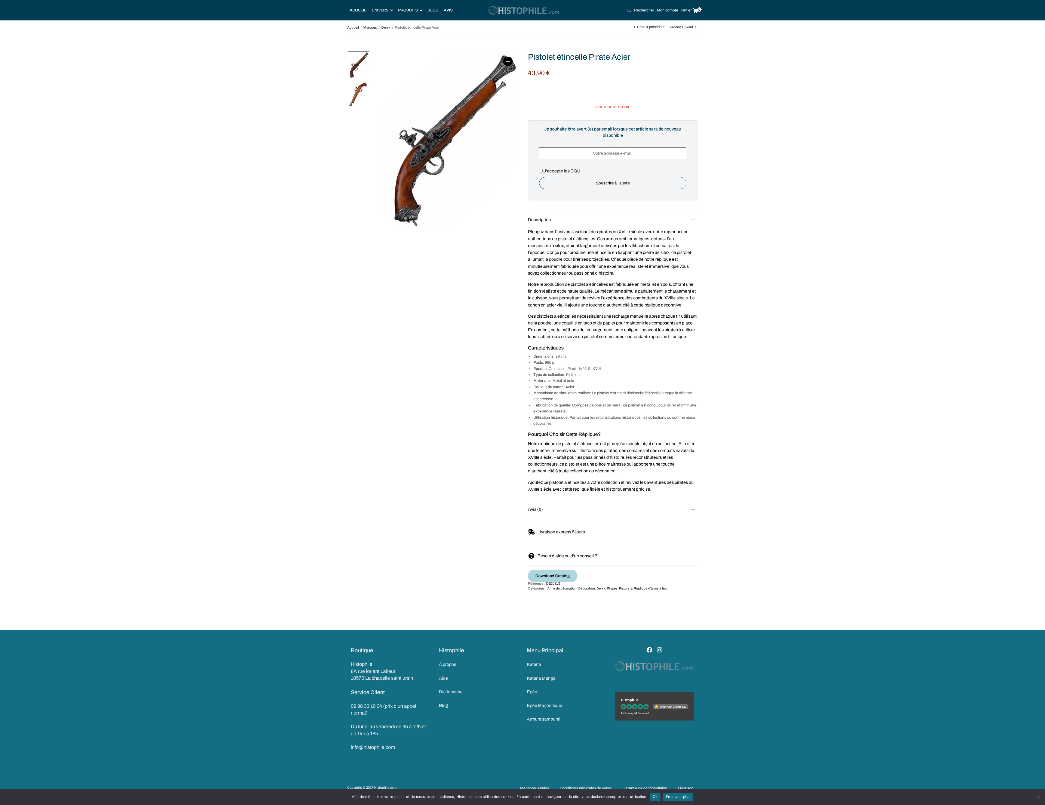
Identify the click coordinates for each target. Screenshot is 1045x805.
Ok (655, 796)
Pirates (612, 588)
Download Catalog (552, 576)
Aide (443, 678)
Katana (534, 664)
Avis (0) (535, 509)
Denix (386, 27)
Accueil (358, 10)
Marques (370, 27)
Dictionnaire (451, 691)
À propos (447, 664)
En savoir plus (678, 796)
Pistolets (625, 588)
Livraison (685, 788)
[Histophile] (524, 10)
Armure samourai (543, 719)
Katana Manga (541, 678)
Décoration (586, 588)
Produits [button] (408, 10)
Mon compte (667, 10)
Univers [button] (380, 10)
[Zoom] (508, 61)
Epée (532, 691)
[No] (1038, 797)
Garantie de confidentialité (644, 788)
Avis (448, 10)
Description (539, 219)
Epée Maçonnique (544, 705)
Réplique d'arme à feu (650, 588)
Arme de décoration (562, 588)
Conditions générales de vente (585, 788)
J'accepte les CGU (561, 171)
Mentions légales (534, 788)
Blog (433, 10)
